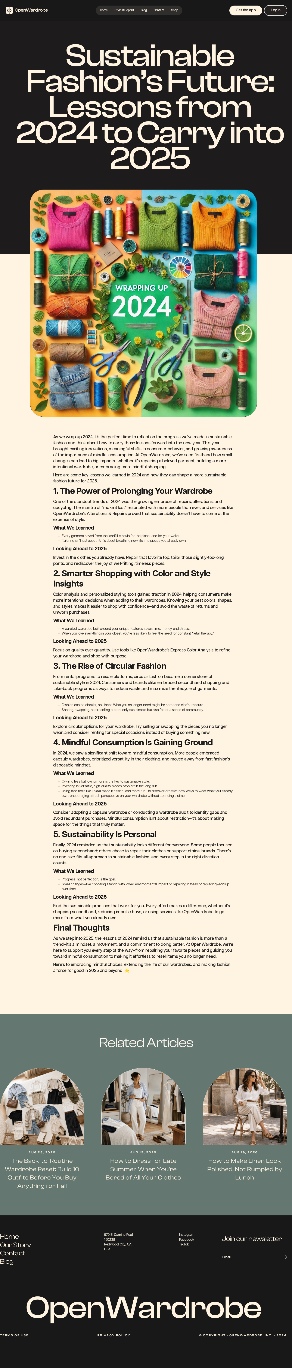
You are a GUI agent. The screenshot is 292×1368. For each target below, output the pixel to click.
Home (104, 10)
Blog (144, 10)
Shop (174, 10)
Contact (159, 10)
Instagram (186, 1235)
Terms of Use (14, 1335)
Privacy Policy (113, 1335)
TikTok (184, 1244)
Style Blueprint (124, 10)
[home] (27, 10)
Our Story (15, 1245)
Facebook (186, 1240)
